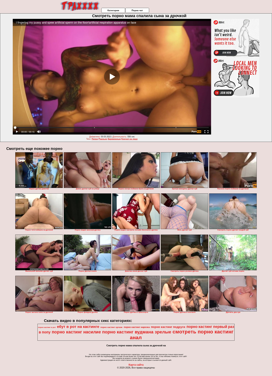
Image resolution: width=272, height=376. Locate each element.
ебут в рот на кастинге (78, 326)
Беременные (114, 139)
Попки (95, 139)
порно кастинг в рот (47, 327)
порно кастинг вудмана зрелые (136, 331)
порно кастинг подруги (168, 327)
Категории (113, 10)
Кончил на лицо (129, 139)
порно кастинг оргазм (111, 327)
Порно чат (137, 10)
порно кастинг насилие (76, 332)
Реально (103, 139)
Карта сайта (136, 364)
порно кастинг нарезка (137, 327)
